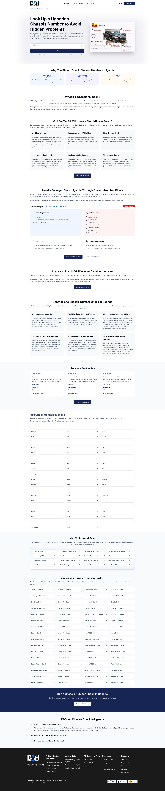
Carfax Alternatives (109, 769)
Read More (35, 384)
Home (32, 8)
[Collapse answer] (32, 725)
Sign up (129, 3)
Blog (104, 766)
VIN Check (67, 3)
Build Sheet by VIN (52, 765)
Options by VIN (51, 768)
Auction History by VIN (72, 768)
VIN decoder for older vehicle (80, 275)
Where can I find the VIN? (37, 55)
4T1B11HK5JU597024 (56, 206)
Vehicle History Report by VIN (72, 761)
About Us (124, 760)
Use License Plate (79, 55)
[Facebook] (29, 764)
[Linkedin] (36, 764)
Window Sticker (78, 3)
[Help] (81, 45)
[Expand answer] (31, 735)
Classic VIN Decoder (90, 763)
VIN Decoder (88, 760)
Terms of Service (43, 783)
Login (120, 3)
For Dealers (125, 772)
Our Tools (89, 3)
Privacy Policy (31, 783)
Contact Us (125, 766)
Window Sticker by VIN (54, 762)
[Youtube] (43, 764)
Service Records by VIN (73, 765)
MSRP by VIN (51, 771)
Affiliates (124, 769)
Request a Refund (127, 763)
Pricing (105, 763)
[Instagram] (39, 764)
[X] (32, 764)
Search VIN (57, 51)
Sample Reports (108, 760)
